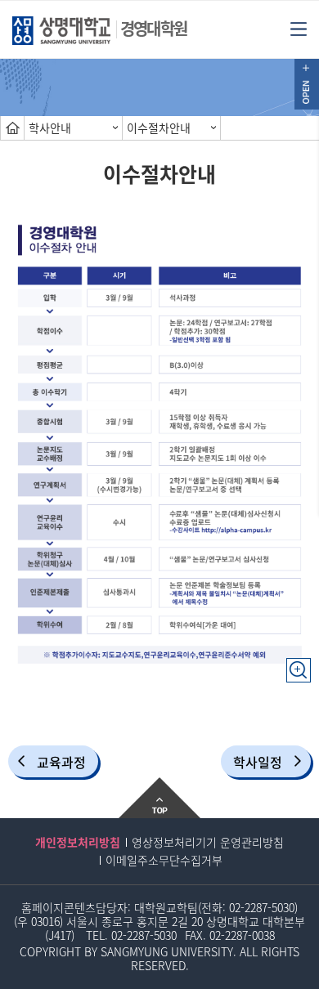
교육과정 (61, 762)
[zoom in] (298, 662)
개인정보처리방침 (77, 842)
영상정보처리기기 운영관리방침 (208, 842)
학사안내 (50, 127)
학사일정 (257, 762)
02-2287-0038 (242, 935)
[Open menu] (298, 28)
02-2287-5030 (261, 907)
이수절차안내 (159, 127)
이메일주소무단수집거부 (164, 860)
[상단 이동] (159, 797)
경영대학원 (153, 28)
